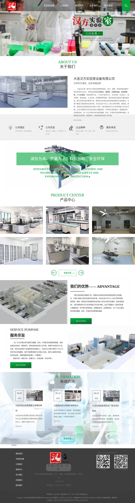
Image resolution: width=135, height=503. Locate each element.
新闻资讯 (79, 5)
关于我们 (94, 5)
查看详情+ (18, 426)
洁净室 (97, 227)
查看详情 (67, 273)
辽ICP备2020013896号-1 (66, 497)
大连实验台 (92, 497)
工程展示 (64, 5)
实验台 (5, 227)
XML (73, 494)
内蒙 (67, 500)
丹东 (87, 500)
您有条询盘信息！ (82, 494)
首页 (35, 5)
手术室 (97, 258)
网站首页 (19, 454)
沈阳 (57, 500)
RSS (69, 494)
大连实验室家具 (84, 497)
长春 (64, 500)
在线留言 (19, 480)
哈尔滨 (61, 500)
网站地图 (64, 494)
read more (81, 321)
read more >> (78, 120)
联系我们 (108, 5)
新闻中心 (19, 469)
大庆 (81, 500)
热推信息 (50, 494)
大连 (55, 500)
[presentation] (2, 28)
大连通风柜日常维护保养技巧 (66, 406)
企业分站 (57, 494)
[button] (64, 52)
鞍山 (84, 500)
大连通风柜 (99, 497)
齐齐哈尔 (77, 500)
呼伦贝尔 (71, 500)
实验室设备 (49, 5)
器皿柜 (5, 261)
